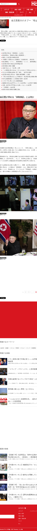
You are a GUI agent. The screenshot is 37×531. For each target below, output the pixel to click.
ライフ (22, 12)
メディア (6, 9)
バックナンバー (18, 15)
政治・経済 (18, 9)
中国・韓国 (30, 9)
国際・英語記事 (9, 12)
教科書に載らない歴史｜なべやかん (21, 389)
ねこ (30, 12)
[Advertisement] (18, 319)
